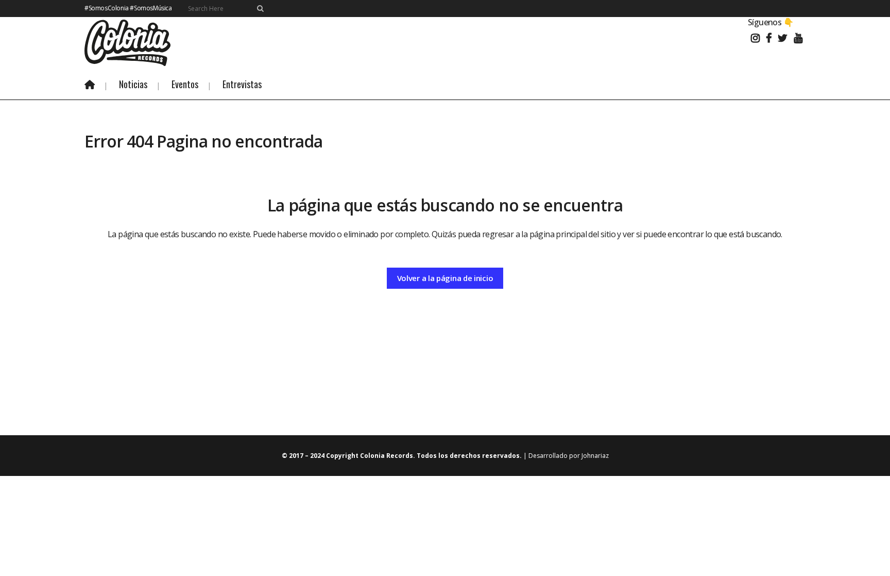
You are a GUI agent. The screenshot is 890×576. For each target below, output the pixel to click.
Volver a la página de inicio (445, 278)
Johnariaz (595, 455)
